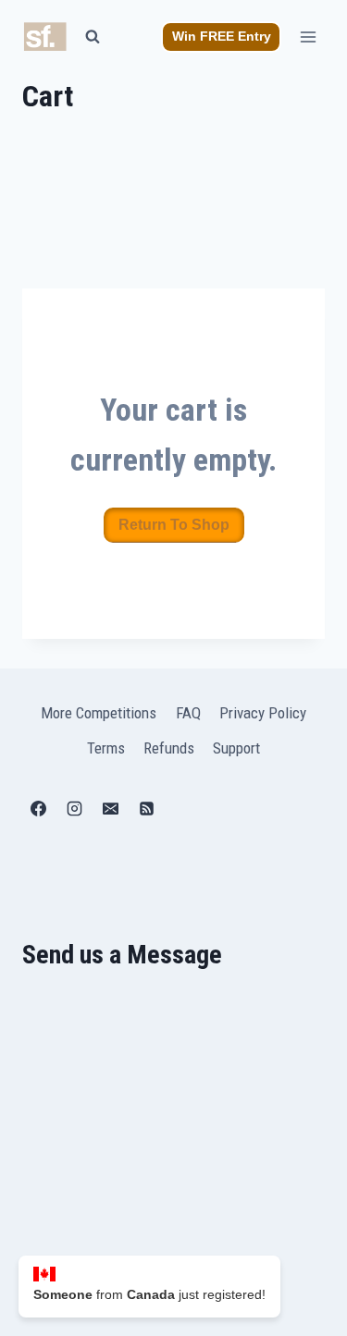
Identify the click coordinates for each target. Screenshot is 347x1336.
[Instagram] (74, 809)
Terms (106, 748)
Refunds (168, 748)
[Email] (110, 809)
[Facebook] (38, 809)
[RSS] (146, 809)
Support (236, 748)
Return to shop (173, 525)
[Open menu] (308, 36)
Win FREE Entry (221, 36)
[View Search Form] (92, 37)
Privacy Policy (262, 713)
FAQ (188, 713)
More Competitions (98, 713)
